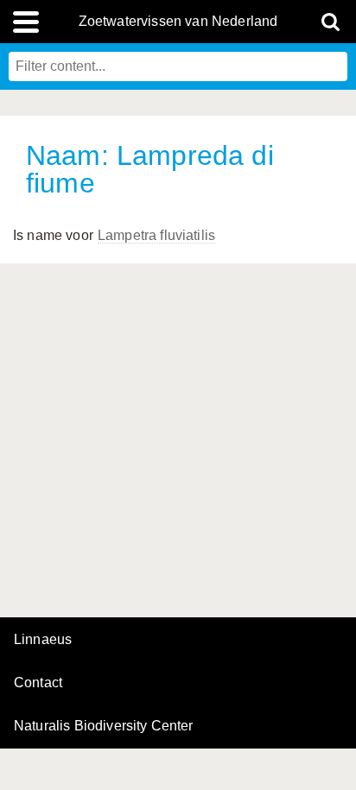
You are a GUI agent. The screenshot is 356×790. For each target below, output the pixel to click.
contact (38, 682)
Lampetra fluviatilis (156, 235)
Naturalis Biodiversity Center (104, 726)
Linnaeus (43, 640)
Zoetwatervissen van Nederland (178, 21)
